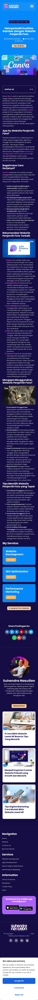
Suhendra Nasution (22, 934)
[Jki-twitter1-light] (27, 940)
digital (9, 96)
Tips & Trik (19, 22)
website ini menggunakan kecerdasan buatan (18, 152)
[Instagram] (16, 940)
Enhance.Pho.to (13, 283)
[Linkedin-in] (22, 940)
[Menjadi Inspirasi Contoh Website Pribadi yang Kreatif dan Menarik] (19, 758)
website (30, 110)
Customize (19, 988)
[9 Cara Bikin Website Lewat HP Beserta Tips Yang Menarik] (19, 721)
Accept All (19, 981)
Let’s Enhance (12, 306)
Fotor (9, 260)
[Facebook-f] (11, 940)
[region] (19, 979)
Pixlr (8, 331)
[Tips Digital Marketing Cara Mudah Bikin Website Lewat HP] (19, 794)
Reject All (19, 995)
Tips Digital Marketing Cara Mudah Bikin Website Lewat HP (17, 809)
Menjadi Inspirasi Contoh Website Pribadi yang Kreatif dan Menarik (18, 773)
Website (21, 46)
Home (12, 22)
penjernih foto (16, 608)
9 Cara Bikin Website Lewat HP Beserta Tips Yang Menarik (16, 736)
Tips (26, 22)
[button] (31, 6)
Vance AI (10, 354)
